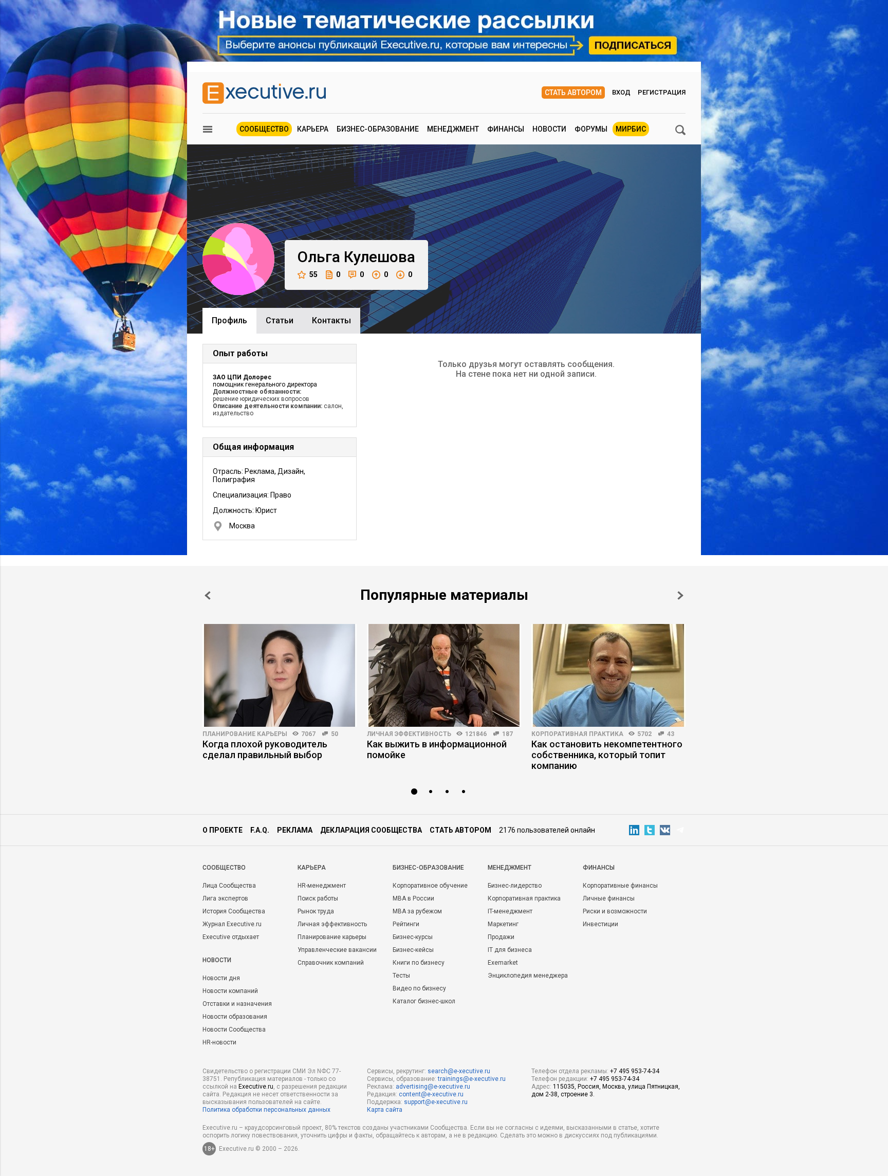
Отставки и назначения (237, 1003)
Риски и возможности (615, 911)
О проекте (222, 830)
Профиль (229, 320)
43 (670, 734)
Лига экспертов (225, 898)
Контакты (331, 320)
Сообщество (264, 129)
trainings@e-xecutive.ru (472, 1078)
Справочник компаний (331, 962)
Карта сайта (384, 1109)
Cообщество (224, 867)
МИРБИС (631, 129)
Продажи (501, 937)
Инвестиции (600, 924)
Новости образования (234, 1016)
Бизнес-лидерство (515, 885)
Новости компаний (230, 991)
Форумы (591, 129)
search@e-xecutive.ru (459, 1071)
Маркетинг (503, 924)
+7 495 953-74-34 (634, 1071)
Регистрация (662, 92)
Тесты (401, 975)
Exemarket (503, 962)
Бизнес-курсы (413, 937)
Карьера (312, 129)
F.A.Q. (259, 830)
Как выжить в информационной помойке (437, 749)
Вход (621, 92)
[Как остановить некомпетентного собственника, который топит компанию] (608, 675)
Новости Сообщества (234, 1029)
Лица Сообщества (229, 885)
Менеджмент (453, 129)
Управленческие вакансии (337, 949)
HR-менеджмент (322, 885)
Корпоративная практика (577, 734)
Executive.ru (255, 1086)
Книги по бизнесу (419, 962)
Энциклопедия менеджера (528, 975)
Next (680, 595)
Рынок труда (316, 911)
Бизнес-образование (378, 129)
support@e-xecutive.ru (436, 1102)
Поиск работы (318, 898)
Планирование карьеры (244, 734)
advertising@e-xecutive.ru (433, 1086)
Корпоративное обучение (430, 885)
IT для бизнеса (510, 949)
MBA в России (413, 898)
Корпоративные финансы (620, 885)
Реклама (294, 830)
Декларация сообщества (371, 830)
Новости (549, 129)
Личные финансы (609, 898)
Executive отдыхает (230, 937)
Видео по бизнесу (419, 988)
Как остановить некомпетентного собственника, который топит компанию (606, 755)
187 (507, 734)
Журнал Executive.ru (232, 924)
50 (334, 734)
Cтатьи (279, 320)
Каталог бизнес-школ (424, 1001)
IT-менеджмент (510, 911)
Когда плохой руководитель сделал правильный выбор (264, 749)
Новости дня (221, 978)
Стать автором (573, 92)
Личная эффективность (409, 734)
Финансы (505, 129)
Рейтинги (406, 924)
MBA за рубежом (417, 911)
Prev (207, 595)
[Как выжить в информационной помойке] (444, 675)
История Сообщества (233, 911)
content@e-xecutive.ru (431, 1094)
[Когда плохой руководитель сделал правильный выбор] (279, 675)
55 (313, 274)
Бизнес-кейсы (413, 949)
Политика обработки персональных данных (266, 1109)
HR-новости (219, 1042)
